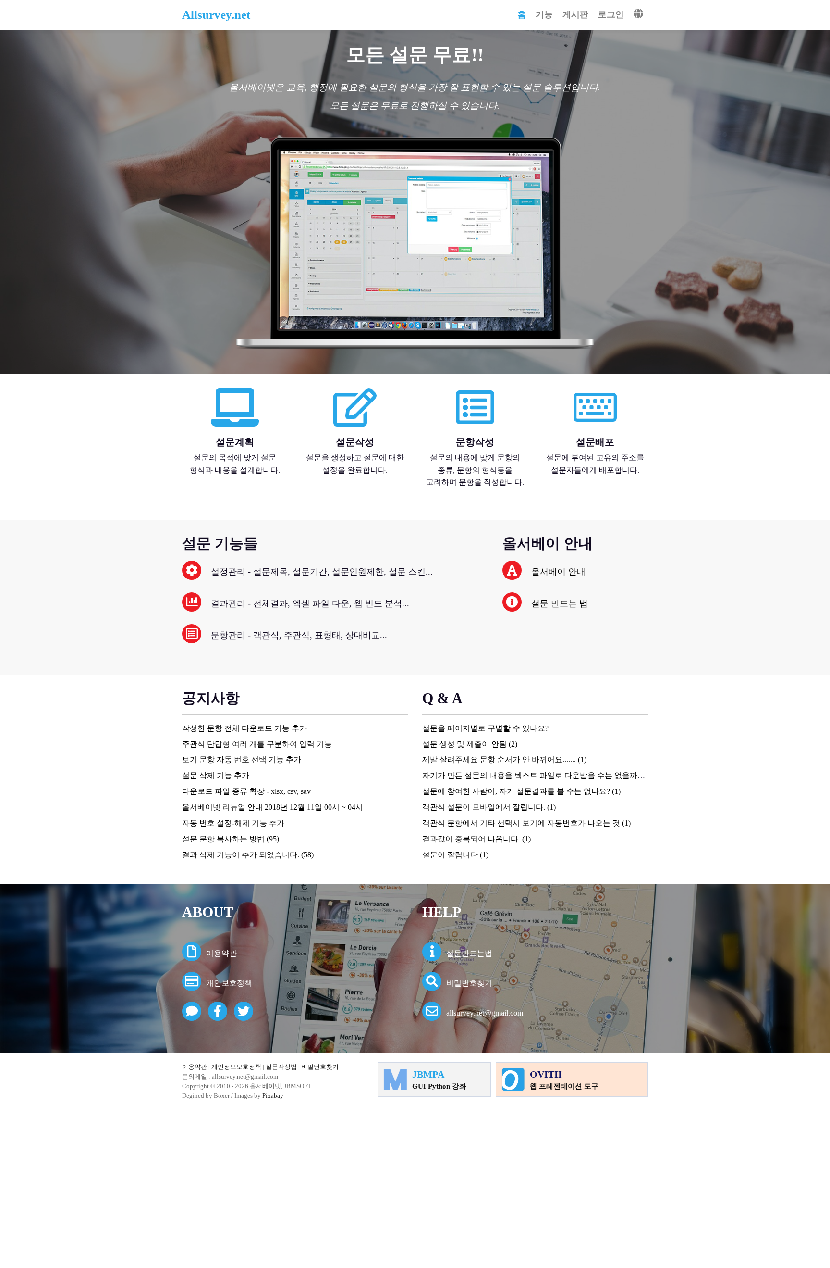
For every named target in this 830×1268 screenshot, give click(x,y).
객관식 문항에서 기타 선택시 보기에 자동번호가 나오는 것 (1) (526, 823)
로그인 (611, 14)
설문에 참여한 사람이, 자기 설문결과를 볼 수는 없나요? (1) (521, 791)
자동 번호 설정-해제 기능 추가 (233, 823)
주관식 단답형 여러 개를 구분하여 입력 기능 (257, 744)
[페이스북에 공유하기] (220, 1013)
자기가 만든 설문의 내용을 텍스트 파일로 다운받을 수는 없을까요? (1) (540, 775)
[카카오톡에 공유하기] (191, 1011)
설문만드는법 (469, 953)
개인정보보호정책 (236, 1066)
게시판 (575, 14)
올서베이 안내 (558, 572)
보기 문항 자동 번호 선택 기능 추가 (241, 759)
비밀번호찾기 (469, 983)
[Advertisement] (415, 1183)
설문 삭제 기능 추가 (215, 775)
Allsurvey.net (216, 14)
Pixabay (272, 1095)
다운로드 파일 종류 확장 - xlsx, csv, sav (246, 791)
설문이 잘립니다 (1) (455, 855)
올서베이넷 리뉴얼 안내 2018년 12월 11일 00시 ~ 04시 (272, 807)
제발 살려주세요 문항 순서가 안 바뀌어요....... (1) (504, 759)
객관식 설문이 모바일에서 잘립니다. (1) (489, 807)
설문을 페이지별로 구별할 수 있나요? (485, 728)
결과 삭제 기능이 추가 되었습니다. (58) (248, 855)
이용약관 (221, 953)
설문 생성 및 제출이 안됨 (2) (469, 744)
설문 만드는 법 (559, 603)
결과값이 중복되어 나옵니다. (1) (476, 839)
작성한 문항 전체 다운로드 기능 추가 (244, 728)
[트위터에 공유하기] (246, 1013)
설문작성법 (281, 1066)
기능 (544, 14)
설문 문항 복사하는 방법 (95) (230, 839)
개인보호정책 (229, 983)
